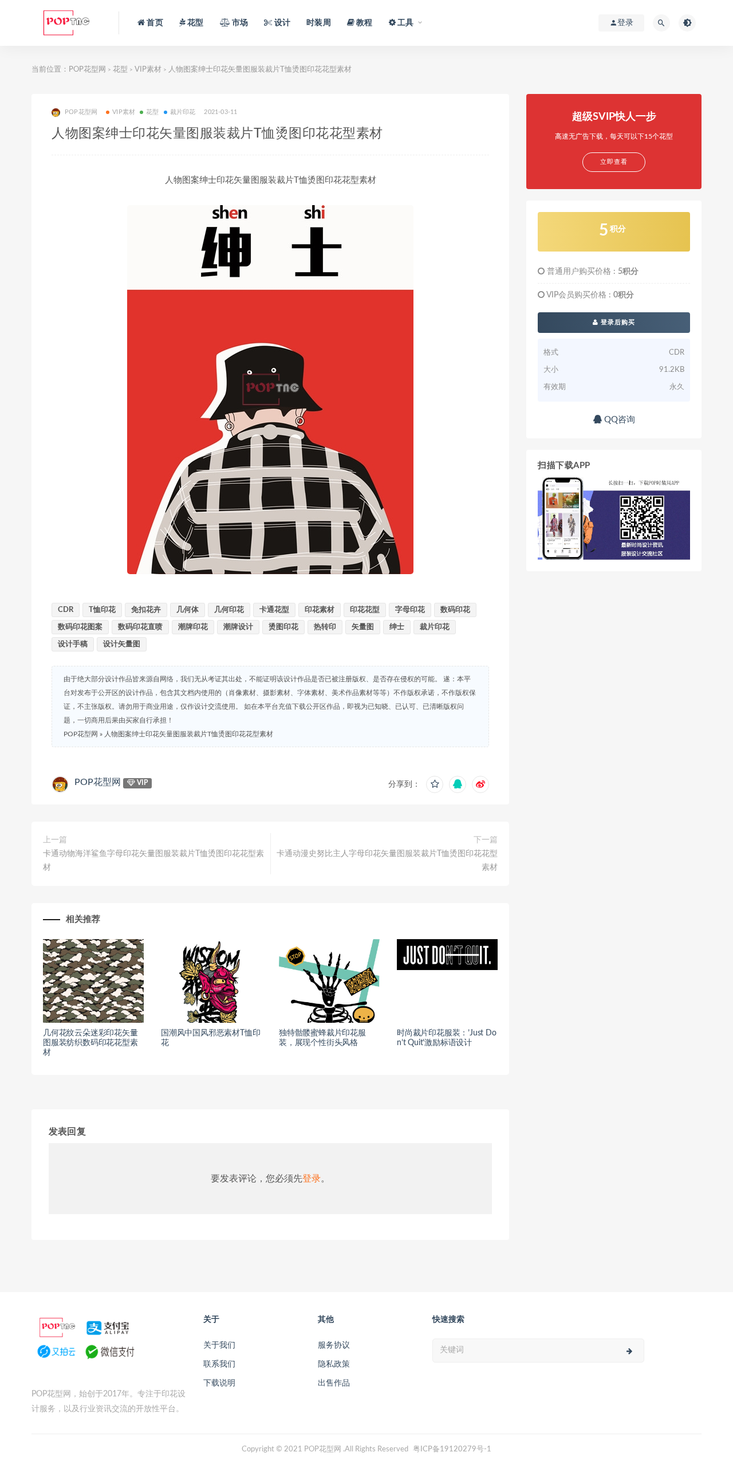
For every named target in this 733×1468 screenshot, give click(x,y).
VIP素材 (148, 69)
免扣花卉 (146, 610)
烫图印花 (283, 627)
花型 (120, 69)
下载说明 (219, 1383)
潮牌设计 (238, 627)
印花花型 (365, 610)
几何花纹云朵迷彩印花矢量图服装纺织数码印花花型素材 (90, 1043)
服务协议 (334, 1345)
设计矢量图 (121, 644)
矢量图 (363, 627)
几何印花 (229, 610)
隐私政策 (334, 1364)
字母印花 (410, 610)
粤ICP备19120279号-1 (452, 1449)
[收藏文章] (434, 784)
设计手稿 (73, 644)
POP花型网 (87, 69)
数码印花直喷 (140, 627)
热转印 (325, 627)
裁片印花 (183, 112)
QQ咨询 (618, 419)
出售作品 (334, 1383)
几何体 (187, 610)
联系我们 (219, 1364)
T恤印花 (102, 610)
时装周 (318, 23)
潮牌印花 (193, 627)
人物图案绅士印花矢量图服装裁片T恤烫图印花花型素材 (188, 734)
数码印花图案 (80, 627)
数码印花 (455, 610)
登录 (311, 1178)
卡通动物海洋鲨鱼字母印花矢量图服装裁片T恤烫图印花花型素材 (153, 861)
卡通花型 (274, 610)
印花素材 (319, 610)
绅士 (396, 627)
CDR (65, 610)
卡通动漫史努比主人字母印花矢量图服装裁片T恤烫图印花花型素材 (387, 861)
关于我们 (219, 1345)
